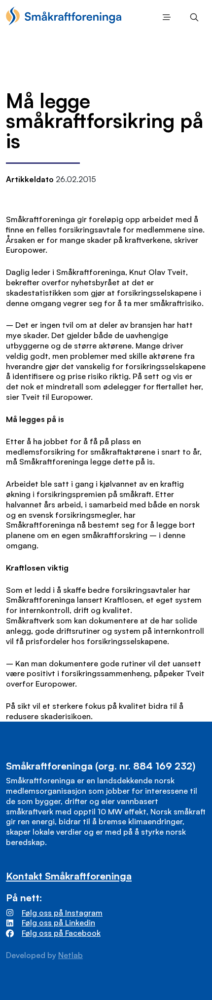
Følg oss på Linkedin (58, 922)
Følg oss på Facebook (61, 933)
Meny (164, 17)
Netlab (70, 955)
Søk (192, 17)
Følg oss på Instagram (62, 913)
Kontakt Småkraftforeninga (69, 876)
